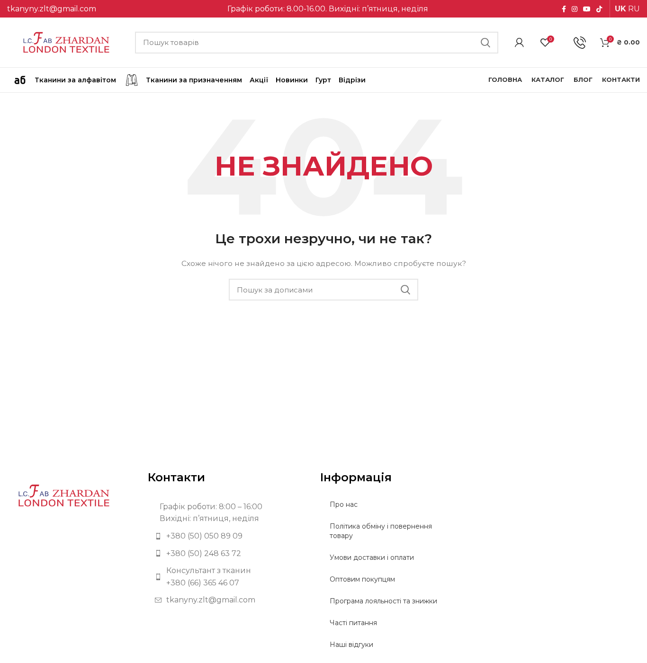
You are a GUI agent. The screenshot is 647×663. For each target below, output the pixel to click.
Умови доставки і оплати (372, 557)
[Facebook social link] (564, 9)
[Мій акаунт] (519, 42)
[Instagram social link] (574, 9)
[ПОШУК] (485, 42)
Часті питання (353, 623)
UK (620, 8)
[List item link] (227, 536)
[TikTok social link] (599, 9)
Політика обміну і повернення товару (381, 531)
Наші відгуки (351, 644)
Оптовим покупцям (362, 579)
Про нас (344, 504)
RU (634, 8)
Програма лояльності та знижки (383, 601)
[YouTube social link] (586, 9)
